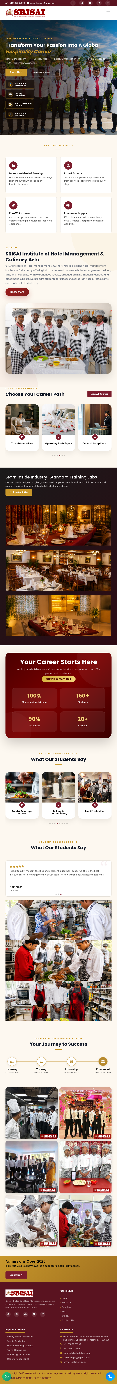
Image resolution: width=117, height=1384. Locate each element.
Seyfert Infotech (42, 1377)
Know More (17, 292)
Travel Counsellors (16, 1350)
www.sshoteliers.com (75, 1362)
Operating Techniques (18, 1354)
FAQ (64, 1311)
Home (65, 1298)
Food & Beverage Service (20, 1345)
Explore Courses (43, 72)
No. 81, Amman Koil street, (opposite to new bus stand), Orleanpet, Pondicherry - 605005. (86, 1338)
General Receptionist (22, 443)
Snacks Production (95, 443)
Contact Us (68, 1320)
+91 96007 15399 (72, 1348)
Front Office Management (58, 812)
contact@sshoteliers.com (77, 1353)
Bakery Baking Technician (58, 444)
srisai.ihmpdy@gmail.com (43, 3)
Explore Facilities (18, 492)
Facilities (66, 1307)
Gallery (65, 1316)
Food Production (22, 811)
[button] (52, 455)
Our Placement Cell (58, 679)
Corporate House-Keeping (95, 812)
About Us (66, 1302)
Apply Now (16, 72)
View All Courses (99, 393)
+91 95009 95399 (16, 3)
